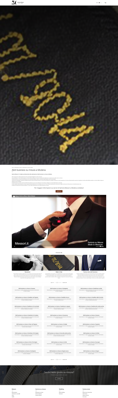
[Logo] (18, 3)
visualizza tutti (64, 282)
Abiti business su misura (18, 167)
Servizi (13, 167)
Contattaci (59, 378)
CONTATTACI (59, 191)
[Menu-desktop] (105, 2)
